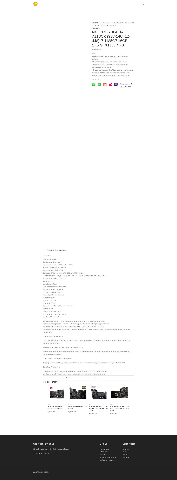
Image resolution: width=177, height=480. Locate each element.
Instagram (126, 449)
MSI (100, 23)
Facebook (126, 457)
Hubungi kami (104, 449)
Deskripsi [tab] (50, 250)
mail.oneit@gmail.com (107, 460)
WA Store (103, 454)
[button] (143, 4)
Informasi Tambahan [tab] (60, 250)
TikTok (125, 452)
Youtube (125, 454)
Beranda (95, 23)
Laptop (94, 28)
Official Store (104, 452)
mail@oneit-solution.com (108, 457)
